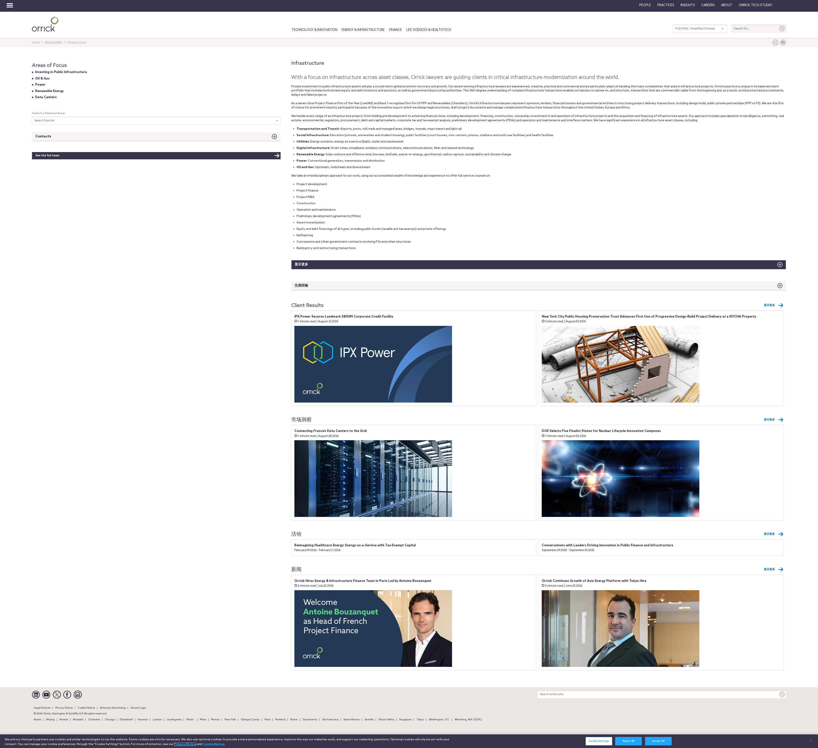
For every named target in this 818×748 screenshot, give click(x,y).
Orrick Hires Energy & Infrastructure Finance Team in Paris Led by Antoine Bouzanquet (362, 581)
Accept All (658, 741)
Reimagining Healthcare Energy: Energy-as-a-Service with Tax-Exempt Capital (355, 545)
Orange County (250, 719)
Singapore (405, 719)
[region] (409, 741)
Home (36, 42)
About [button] (726, 5)
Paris (267, 719)
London (157, 719)
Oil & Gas (42, 79)
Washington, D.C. (439, 719)
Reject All (628, 741)
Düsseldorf (126, 719)
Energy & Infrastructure (363, 30)
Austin (37, 719)
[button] (776, 43)
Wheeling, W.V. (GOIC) (468, 719)
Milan (203, 719)
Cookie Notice (86, 707)
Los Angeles (174, 719)
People (645, 5)
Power (40, 85)
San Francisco (330, 719)
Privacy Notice (64, 707)
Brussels (78, 719)
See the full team (47, 155)
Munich (215, 719)
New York (230, 719)
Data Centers (46, 97)
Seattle (369, 719)
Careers (708, 5)
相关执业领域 (53, 42)
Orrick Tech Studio (755, 5)
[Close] (811, 740)
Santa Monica (351, 719)
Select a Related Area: (49, 113)
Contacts (43, 136)
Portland (280, 719)
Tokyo (420, 719)
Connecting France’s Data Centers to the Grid (330, 431)
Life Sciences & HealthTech (428, 30)
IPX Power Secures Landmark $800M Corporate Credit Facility (343, 317)
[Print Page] (783, 43)
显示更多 (301, 264)
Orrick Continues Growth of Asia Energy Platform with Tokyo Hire (594, 581)
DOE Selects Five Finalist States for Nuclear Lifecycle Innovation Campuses (601, 431)
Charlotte (94, 719)
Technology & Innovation (314, 30)
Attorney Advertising (113, 707)
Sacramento (309, 719)
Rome (294, 719)
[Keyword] (782, 694)
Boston (64, 719)
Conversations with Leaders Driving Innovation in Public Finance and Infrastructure (607, 545)
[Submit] (782, 29)
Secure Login (138, 707)
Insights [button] (688, 5)
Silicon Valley (386, 719)
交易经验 (301, 285)
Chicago (110, 719)
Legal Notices (42, 707)
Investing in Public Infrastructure (61, 72)
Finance (395, 30)
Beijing (50, 719)
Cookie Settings (599, 741)
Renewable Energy (49, 91)
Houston (143, 719)
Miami (190, 719)
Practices (665, 5)
